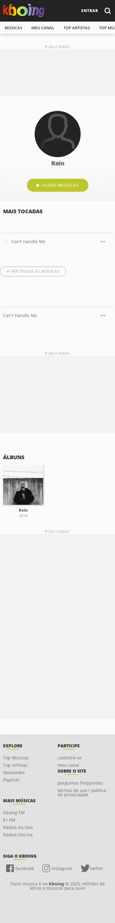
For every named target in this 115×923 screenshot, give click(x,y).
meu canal (42, 28)
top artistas (76, 28)
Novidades (14, 772)
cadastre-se (70, 758)
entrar (89, 10)
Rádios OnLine (18, 835)
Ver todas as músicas (35, 271)
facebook (24, 868)
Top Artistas (15, 765)
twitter (96, 868)
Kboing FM (14, 812)
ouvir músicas (60, 185)
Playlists (11, 780)
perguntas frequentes (80, 783)
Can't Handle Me (28, 241)
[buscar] (107, 10)
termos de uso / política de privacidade (82, 792)
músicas (13, 28)
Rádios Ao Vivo (18, 827)
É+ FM (9, 820)
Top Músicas (16, 758)
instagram (62, 868)
